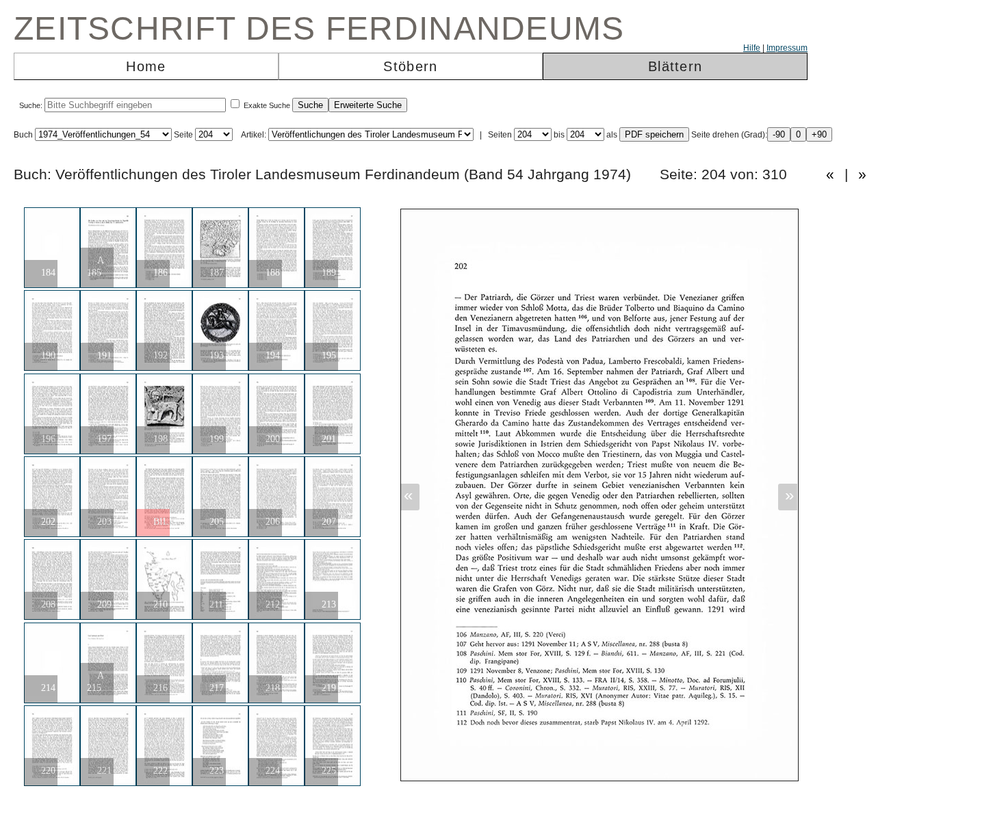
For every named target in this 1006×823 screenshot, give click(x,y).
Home (146, 66)
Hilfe (751, 48)
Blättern (675, 66)
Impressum (787, 48)
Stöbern (410, 66)
